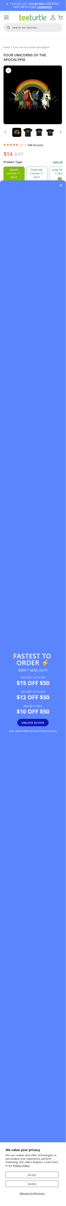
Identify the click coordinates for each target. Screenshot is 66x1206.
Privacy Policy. (21, 1165)
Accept (32, 1175)
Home (7, 47)
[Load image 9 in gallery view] (50, 132)
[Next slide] (60, 132)
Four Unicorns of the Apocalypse (31, 47)
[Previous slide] (5, 132)
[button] (6, 17)
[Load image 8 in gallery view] (39, 132)
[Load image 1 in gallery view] (16, 132)
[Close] (61, 185)
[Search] (7, 27)
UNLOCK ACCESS (33, 722)
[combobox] (33, 27)
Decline (32, 1184)
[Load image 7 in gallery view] (27, 132)
